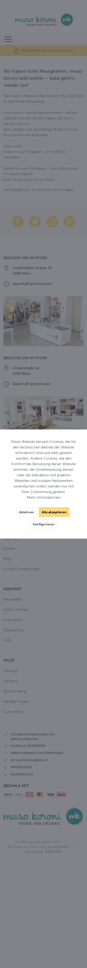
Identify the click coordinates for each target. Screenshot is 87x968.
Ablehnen (26, 512)
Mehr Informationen (43, 497)
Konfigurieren (44, 524)
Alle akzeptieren (54, 512)
